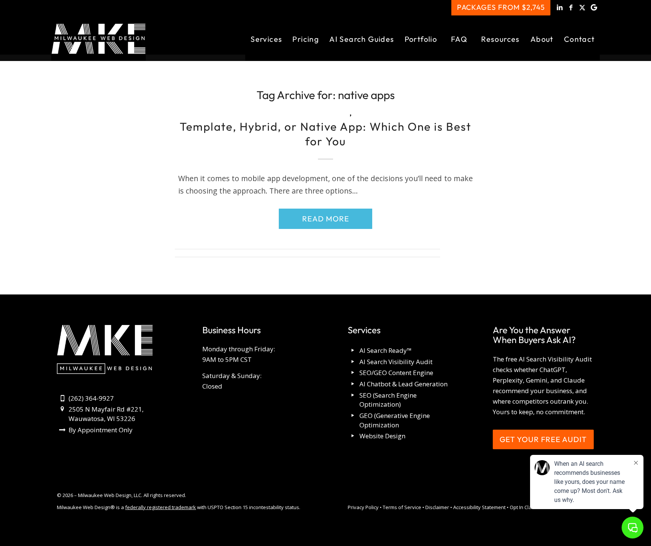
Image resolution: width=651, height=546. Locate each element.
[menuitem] (266, 39)
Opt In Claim (523, 507)
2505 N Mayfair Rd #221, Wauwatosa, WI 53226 (106, 414)
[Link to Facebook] (571, 7)
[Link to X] (582, 7)
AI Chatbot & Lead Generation (403, 384)
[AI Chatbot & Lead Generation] (353, 384)
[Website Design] (353, 436)
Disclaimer (437, 507)
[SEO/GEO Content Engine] (353, 373)
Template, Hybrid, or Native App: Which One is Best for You (325, 133)
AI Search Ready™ (385, 350)
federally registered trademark (160, 507)
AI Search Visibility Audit (395, 361)
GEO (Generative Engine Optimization (394, 420)
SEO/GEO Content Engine (396, 372)
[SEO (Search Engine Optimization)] (353, 395)
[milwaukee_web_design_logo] (98, 39)
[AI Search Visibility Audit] (353, 362)
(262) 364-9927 (91, 398)
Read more (325, 218)
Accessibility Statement (479, 507)
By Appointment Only (101, 430)
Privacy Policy (363, 507)
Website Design (382, 436)
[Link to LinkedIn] (560, 7)
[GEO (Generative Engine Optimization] (353, 416)
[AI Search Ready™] (353, 350)
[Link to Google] (594, 7)
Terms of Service (402, 507)
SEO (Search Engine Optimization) (388, 400)
